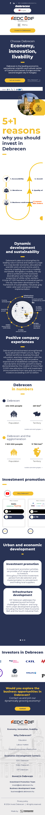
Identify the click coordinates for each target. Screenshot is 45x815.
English (23, 10)
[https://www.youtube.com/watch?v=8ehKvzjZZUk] (7, 493)
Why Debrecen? (23, 493)
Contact (22, 709)
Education (22, 740)
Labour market (22, 745)
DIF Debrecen (22, 770)
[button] (22, 25)
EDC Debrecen (22, 761)
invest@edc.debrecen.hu (28, 3)
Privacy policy (22, 801)
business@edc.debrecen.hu (22, 792)
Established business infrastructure (22, 749)
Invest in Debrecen (22, 30)
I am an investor (15, 80)
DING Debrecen (22, 765)
